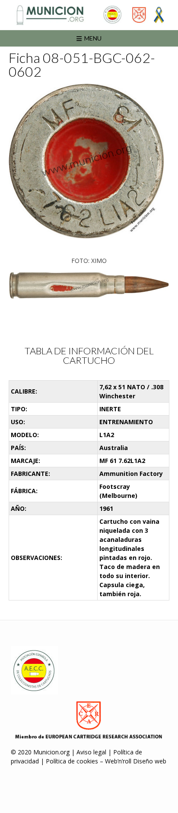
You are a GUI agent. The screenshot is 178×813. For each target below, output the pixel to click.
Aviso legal (91, 752)
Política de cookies (72, 761)
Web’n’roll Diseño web (135, 761)
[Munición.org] (89, 15)
